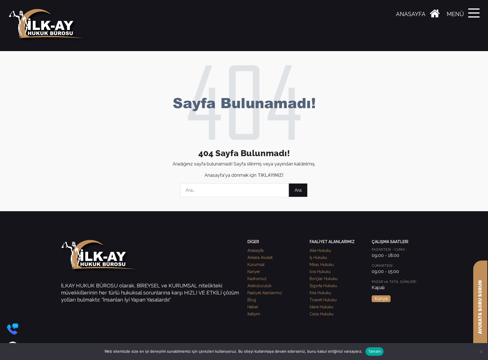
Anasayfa (255, 250)
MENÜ (455, 14)
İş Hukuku (318, 257)
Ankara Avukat (260, 257)
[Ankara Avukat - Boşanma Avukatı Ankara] (48, 25)
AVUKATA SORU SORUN (480, 307)
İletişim (253, 314)
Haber (252, 307)
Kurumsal (256, 264)
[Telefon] (12, 328)
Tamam (374, 351)
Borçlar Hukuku (323, 278)
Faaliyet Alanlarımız (264, 293)
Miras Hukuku (322, 264)
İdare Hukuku (321, 307)
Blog (251, 300)
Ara (298, 190)
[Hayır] (481, 351)
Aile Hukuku (320, 250)
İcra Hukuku (320, 271)
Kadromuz (257, 278)
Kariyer (253, 271)
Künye (381, 298)
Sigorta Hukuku (323, 285)
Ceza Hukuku (322, 314)
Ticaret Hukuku (323, 300)
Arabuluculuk (259, 285)
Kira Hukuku (320, 293)
